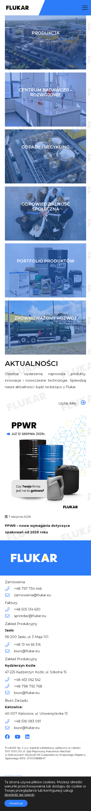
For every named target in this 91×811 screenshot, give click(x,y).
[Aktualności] (45, 403)
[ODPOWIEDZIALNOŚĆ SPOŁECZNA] (45, 213)
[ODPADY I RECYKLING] (45, 156)
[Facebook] (7, 736)
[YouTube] (17, 736)
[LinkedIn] (27, 736)
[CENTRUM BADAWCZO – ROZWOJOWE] (45, 99)
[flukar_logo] (17, 7)
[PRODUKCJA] (45, 42)
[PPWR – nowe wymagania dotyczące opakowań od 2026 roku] (45, 415)
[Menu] (85, 8)
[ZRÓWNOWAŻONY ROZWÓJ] (45, 327)
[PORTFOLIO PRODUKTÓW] (45, 270)
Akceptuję (16, 803)
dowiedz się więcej (19, 795)
